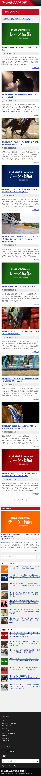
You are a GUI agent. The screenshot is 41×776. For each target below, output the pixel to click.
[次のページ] (27, 500)
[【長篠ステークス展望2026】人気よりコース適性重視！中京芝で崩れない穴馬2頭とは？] (4, 603)
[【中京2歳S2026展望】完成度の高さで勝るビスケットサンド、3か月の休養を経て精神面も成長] (4, 612)
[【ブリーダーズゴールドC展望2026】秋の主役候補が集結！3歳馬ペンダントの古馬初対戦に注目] (4, 595)
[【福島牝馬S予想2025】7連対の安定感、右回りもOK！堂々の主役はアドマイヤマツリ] (20, 412)
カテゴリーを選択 (8, 751)
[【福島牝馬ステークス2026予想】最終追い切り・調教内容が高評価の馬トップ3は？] (20, 128)
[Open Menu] (38, 3)
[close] (39, 770)
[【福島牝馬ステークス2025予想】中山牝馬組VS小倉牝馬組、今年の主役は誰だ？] (20, 318)
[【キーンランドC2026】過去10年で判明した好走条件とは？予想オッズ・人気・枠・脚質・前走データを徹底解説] (4, 635)
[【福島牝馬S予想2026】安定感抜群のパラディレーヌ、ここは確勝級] (20, 81)
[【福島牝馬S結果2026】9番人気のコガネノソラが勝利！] (20, 34)
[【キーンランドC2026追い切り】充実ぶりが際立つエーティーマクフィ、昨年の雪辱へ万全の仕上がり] (4, 644)
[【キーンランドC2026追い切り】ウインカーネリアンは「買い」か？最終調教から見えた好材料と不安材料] (4, 678)
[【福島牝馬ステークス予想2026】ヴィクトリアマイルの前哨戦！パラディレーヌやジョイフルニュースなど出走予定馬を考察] (20, 223)
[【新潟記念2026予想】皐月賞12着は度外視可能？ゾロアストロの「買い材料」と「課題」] (4, 620)
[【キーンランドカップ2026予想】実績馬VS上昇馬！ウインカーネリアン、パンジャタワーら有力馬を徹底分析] (4, 687)
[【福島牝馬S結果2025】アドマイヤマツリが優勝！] (20, 273)
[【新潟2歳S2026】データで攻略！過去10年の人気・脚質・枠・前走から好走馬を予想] (4, 661)
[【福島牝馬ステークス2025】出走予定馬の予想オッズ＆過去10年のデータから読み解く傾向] (20, 460)
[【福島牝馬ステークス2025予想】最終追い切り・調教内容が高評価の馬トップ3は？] (20, 365)
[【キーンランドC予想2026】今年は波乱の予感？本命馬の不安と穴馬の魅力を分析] (4, 670)
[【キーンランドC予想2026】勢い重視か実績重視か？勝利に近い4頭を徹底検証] (4, 652)
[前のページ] (14, 500)
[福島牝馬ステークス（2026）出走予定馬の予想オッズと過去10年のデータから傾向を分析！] (20, 176)
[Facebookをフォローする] (9, 766)
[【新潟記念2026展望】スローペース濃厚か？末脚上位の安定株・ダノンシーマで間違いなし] (4, 586)
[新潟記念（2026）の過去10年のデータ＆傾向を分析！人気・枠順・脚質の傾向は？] (4, 569)
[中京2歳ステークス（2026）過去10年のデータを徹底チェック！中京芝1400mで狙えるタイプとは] (4, 577)
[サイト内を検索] (38, 557)
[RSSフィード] (14, 766)
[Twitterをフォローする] (3, 766)
